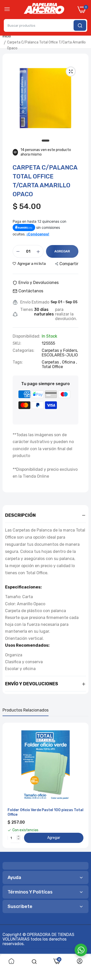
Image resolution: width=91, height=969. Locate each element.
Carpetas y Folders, (60, 350)
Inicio (7, 36)
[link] (11, 961)
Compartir (68, 263)
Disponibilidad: (26, 336)
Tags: (18, 362)
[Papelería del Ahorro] (44, 9)
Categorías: (23, 350)
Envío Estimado (34, 302)
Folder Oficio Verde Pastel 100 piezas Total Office (45, 812)
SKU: (17, 343)
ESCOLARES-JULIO (60, 355)
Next (82, 785)
